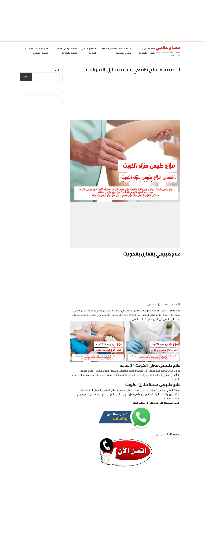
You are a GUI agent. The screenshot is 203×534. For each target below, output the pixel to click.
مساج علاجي (168, 47)
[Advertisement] (114, 21)
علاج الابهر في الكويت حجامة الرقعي (36, 50)
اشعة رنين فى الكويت (89, 50)
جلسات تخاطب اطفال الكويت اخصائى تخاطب (116, 50)
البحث (56, 70)
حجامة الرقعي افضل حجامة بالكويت (67, 50)
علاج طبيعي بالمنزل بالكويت (146, 50)
